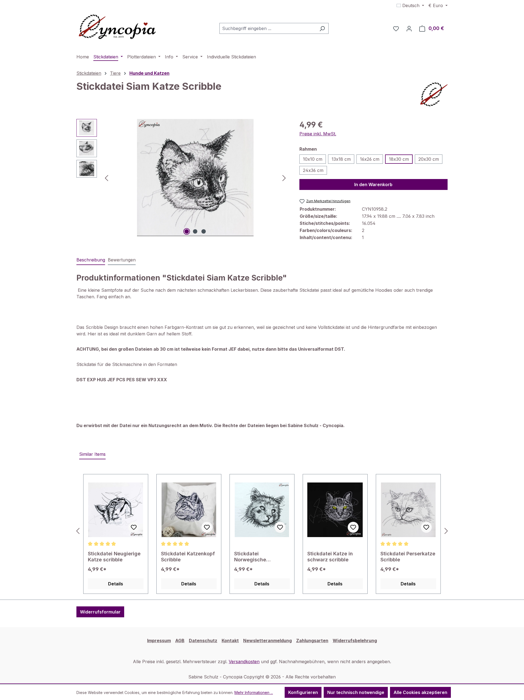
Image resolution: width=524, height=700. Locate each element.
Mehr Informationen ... (253, 692)
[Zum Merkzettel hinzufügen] (133, 527)
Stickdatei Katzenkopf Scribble (188, 556)
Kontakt (230, 640)
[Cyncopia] (434, 94)
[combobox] (267, 28)
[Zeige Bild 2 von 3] (195, 231)
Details (115, 583)
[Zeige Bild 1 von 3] (186, 231)
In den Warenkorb (373, 184)
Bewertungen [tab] (122, 260)
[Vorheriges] (106, 177)
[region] (182, 177)
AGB (179, 640)
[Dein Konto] (409, 28)
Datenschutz (203, 640)
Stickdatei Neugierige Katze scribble (114, 556)
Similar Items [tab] (92, 454)
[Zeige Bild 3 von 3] (203, 231)
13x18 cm (341, 159)
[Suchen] (322, 28)
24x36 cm (313, 170)
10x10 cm (312, 159)
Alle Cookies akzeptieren (420, 692)
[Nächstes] (284, 177)
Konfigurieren (303, 692)
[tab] (90, 260)
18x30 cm (399, 159)
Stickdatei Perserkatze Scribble (407, 556)
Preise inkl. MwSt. (317, 133)
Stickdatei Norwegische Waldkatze (250, 557)
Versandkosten (244, 661)
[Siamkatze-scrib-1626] (195, 177)
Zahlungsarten (312, 640)
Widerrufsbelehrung (355, 640)
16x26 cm (369, 159)
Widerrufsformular (100, 612)
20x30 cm (428, 159)
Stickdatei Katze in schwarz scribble (330, 556)
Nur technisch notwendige (355, 692)
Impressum (159, 640)
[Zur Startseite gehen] (117, 27)
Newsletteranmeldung (267, 640)
